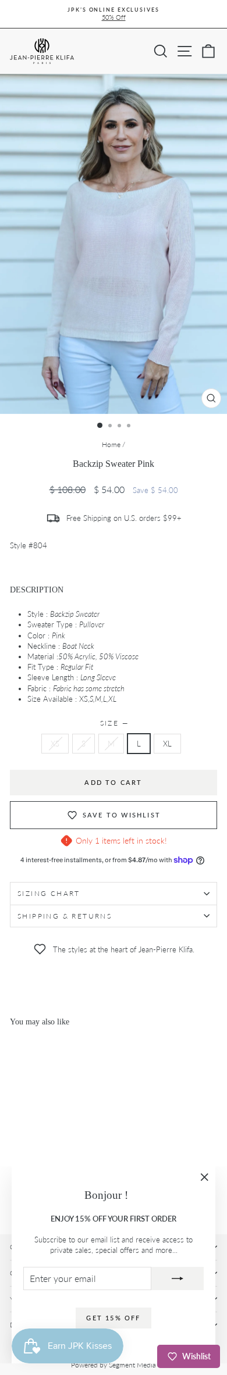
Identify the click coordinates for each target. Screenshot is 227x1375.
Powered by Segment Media (113, 1364)
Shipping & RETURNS (64, 916)
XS (55, 743)
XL (167, 743)
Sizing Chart (48, 893)
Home (111, 444)
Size (113, 723)
